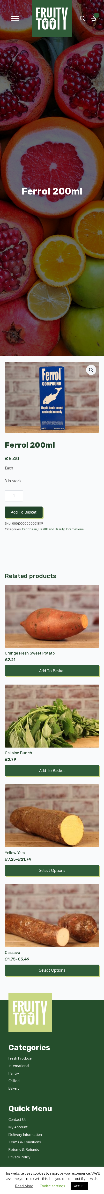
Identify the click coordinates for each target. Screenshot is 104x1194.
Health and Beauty (51, 529)
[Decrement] (8, 496)
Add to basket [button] (52, 670)
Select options (52, 870)
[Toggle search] (83, 18)
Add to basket (24, 512)
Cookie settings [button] (52, 1186)
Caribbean (29, 529)
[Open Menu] (15, 18)
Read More (24, 1186)
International (75, 529)
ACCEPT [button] (79, 1186)
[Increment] (19, 496)
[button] (91, 370)
